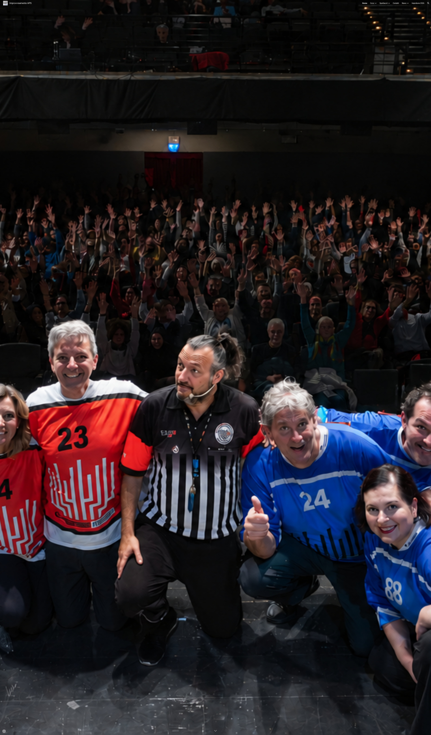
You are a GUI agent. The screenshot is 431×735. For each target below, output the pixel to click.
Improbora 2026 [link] (418, 3)
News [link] (404, 3)
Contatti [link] (396, 3)
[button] (428, 3)
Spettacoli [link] (384, 3)
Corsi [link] (372, 3)
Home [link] (364, 3)
